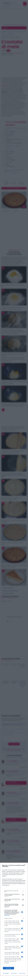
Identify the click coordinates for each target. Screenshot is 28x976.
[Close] (25, 865)
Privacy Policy (22, 973)
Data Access (14, 973)
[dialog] (14, 919)
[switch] (22, 894)
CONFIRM (8, 968)
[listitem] (14, 891)
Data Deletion (6, 973)
